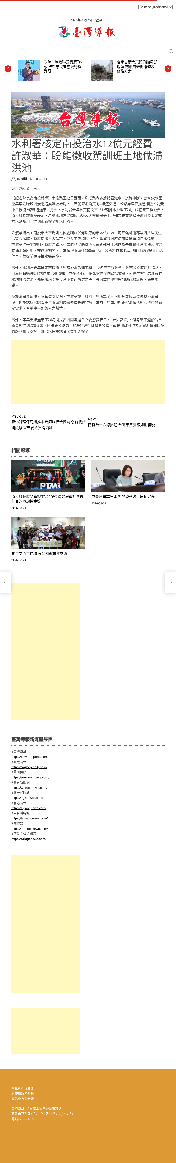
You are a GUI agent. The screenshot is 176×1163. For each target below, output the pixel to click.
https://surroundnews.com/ (30, 777)
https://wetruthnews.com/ (29, 787)
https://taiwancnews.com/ (29, 818)
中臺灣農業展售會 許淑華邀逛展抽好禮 (123, 497)
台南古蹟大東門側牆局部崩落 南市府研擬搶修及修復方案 (66, 66)
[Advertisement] (88, 372)
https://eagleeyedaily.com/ (29, 767)
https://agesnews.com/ (27, 798)
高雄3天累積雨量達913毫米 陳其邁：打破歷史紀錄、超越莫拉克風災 (139, 66)
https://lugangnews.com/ (28, 808)
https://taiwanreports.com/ (30, 757)
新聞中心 (26, 179)
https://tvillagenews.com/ (28, 839)
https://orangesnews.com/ (29, 828)
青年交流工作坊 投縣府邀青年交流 (39, 553)
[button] (8, 68)
